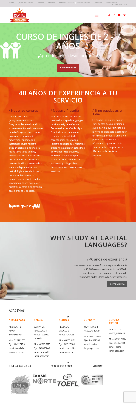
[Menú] (96, 15)
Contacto (98, 2)
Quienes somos (25, 2)
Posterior (133, 50)
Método (51, 2)
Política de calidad (61, 365)
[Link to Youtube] (119, 15)
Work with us (112, 2)
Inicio (11, 2)
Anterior (3, 50)
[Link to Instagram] (108, 15)
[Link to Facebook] (114, 15)
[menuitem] (12, 3)
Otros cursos (83, 2)
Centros (40, 2)
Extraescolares (66, 2)
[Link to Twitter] (124, 15)
